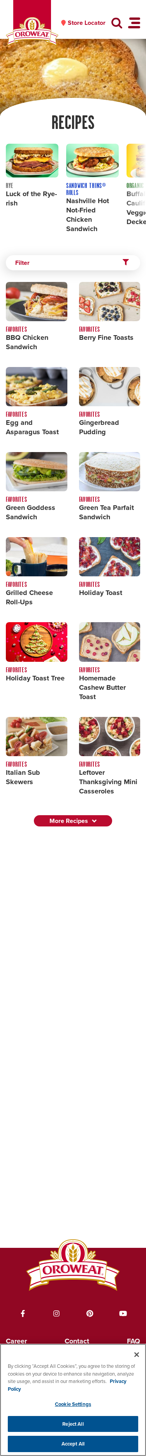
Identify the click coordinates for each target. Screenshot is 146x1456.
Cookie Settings (73, 1404)
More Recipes (68, 820)
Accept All (73, 1443)
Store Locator (87, 23)
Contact (77, 1341)
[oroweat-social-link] (23, 1313)
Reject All (72, 1424)
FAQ (133, 1341)
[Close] (136, 1354)
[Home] (32, 31)
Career (16, 1341)
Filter (22, 262)
